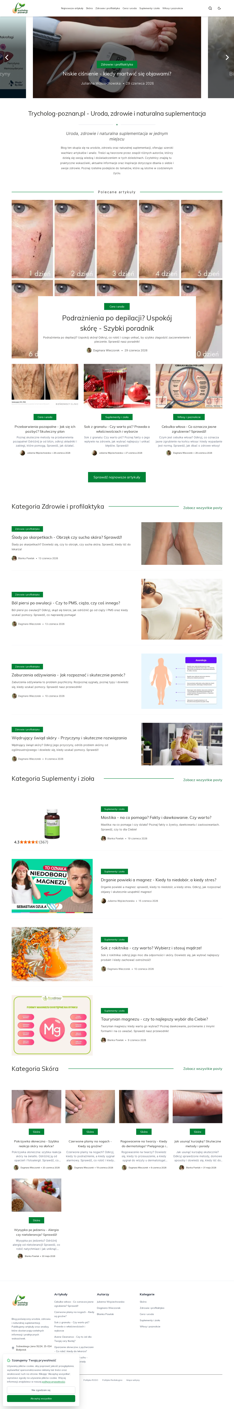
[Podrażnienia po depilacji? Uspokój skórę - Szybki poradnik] (117, 279)
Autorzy (103, 1294)
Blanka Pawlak (105, 1314)
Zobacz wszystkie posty (202, 508)
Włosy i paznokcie (172, 8)
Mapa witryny (133, 1380)
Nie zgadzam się (41, 1390)
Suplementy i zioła (149, 8)
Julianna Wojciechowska (110, 1301)
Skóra (89, 8)
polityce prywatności (53, 1381)
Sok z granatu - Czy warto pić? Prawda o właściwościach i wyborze (71, 1326)
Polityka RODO (90, 1380)
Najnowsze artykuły (72, 8)
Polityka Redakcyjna (112, 1380)
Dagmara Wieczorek (108, 1307)
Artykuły (60, 1294)
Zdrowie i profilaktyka (107, 8)
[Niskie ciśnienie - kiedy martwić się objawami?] (117, 57)
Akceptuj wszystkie (41, 1398)
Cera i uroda (130, 8)
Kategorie (147, 1294)
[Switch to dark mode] (219, 8)
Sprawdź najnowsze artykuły (117, 477)
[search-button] (210, 8)
